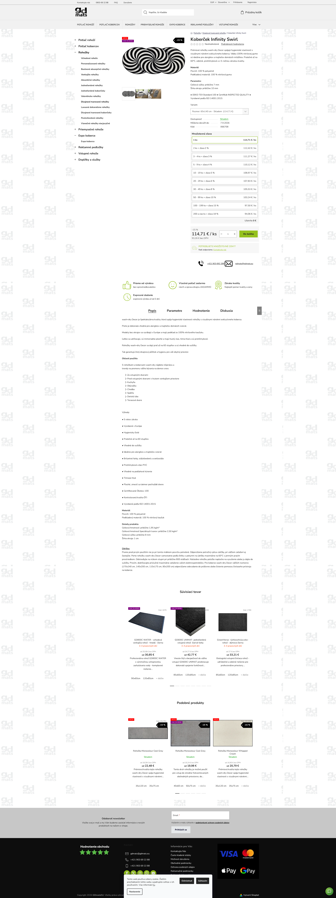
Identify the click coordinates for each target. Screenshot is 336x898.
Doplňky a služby (89, 159)
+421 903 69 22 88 (140, 859)
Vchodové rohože (89, 58)
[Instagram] (140, 873)
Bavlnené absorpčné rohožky (95, 69)
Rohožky (83, 52)
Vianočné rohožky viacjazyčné (95, 123)
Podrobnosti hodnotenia (232, 44)
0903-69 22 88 (102, 2)
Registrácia (252, 2)
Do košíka (248, 234)
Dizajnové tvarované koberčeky (96, 112)
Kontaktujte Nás (178, 851)
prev (124, 646)
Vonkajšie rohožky (90, 74)
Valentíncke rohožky (91, 96)
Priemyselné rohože (90, 129)
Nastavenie (134, 891)
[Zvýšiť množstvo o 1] (235, 234)
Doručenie (128, 2)
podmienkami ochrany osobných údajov (212, 822)
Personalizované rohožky (93, 63)
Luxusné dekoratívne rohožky (95, 107)
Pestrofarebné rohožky (92, 118)
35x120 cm (141, 785)
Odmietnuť (187, 880)
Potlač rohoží (86, 40)
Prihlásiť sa (181, 829)
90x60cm (135, 678)
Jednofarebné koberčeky (93, 90)
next (257, 646)
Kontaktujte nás (83, 2)
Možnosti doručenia (180, 859)
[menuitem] (85, 24)
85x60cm (178, 674)
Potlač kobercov (88, 46)
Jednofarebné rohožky (92, 85)
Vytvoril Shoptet (251, 895)
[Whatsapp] (147, 873)
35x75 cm (154, 785)
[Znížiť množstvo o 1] (221, 234)
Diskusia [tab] (226, 311)
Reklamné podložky (90, 147)
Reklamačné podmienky (182, 871)
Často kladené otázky (181, 855)
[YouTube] (153, 873)
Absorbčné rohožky (90, 80)
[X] (133, 873)
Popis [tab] (152, 311)
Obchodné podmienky (181, 863)
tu (154, 884)
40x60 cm (178, 785)
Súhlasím (202, 880)
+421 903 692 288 (215, 263)
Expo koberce (86, 135)
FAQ (116, 2)
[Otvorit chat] (329, 891)
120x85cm (148, 678)
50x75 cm (191, 785)
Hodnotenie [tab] (201, 311)
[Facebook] (127, 873)
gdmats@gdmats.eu (244, 263)
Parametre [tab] (174, 311)
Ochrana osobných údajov (183, 867)
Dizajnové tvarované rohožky (95, 101)
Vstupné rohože (88, 153)
